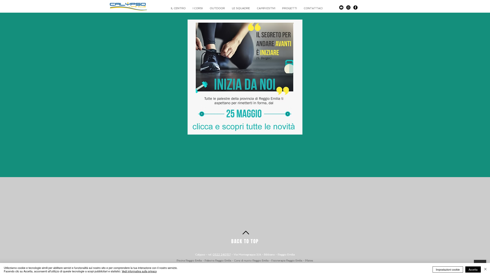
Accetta (473, 269)
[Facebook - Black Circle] (355, 7)
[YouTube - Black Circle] (341, 7)
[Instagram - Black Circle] (348, 7)
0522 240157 (222, 254)
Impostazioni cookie (448, 269)
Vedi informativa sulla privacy (139, 271)
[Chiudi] (485, 269)
